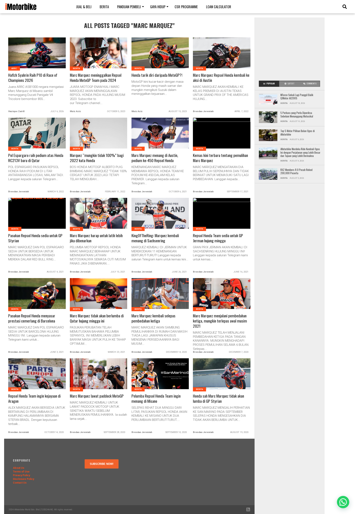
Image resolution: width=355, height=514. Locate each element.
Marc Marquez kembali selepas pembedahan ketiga (153, 318)
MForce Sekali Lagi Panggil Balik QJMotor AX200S (296, 96)
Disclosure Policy (23, 478)
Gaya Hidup (157, 6)
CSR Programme (186, 6)
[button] (343, 502)
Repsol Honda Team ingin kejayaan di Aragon (34, 398)
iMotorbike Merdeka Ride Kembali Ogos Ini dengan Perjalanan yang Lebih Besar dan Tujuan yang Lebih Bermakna (300, 152)
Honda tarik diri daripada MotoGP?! (156, 75)
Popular (270, 83)
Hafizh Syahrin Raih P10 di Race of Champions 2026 (32, 78)
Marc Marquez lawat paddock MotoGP (97, 396)
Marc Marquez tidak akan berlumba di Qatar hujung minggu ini (97, 318)
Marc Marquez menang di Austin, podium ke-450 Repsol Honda (154, 158)
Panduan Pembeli (129, 6)
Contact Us (20, 482)
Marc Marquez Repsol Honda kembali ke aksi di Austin (221, 78)
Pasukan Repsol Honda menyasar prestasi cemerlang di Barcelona (31, 318)
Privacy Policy (21, 475)
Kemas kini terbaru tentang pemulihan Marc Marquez (220, 158)
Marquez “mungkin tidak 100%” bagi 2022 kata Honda (97, 158)
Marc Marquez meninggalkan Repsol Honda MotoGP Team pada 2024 (95, 78)
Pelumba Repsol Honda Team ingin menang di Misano (156, 398)
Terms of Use (21, 471)
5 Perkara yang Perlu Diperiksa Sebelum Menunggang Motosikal (297, 114)
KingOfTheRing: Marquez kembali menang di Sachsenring (155, 238)
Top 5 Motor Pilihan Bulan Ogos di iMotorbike (297, 132)
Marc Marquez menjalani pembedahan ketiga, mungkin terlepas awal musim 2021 (220, 321)
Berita (104, 6)
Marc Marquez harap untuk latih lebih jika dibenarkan (96, 238)
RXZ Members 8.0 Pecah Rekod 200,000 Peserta (296, 171)
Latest (291, 83)
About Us (18, 467)
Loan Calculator (218, 6)
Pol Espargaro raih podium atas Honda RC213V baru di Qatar (35, 158)
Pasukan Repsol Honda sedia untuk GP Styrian (35, 238)
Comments (312, 83)
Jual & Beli (83, 6)
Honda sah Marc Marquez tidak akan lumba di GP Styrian (218, 398)
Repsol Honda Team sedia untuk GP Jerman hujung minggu (218, 238)
